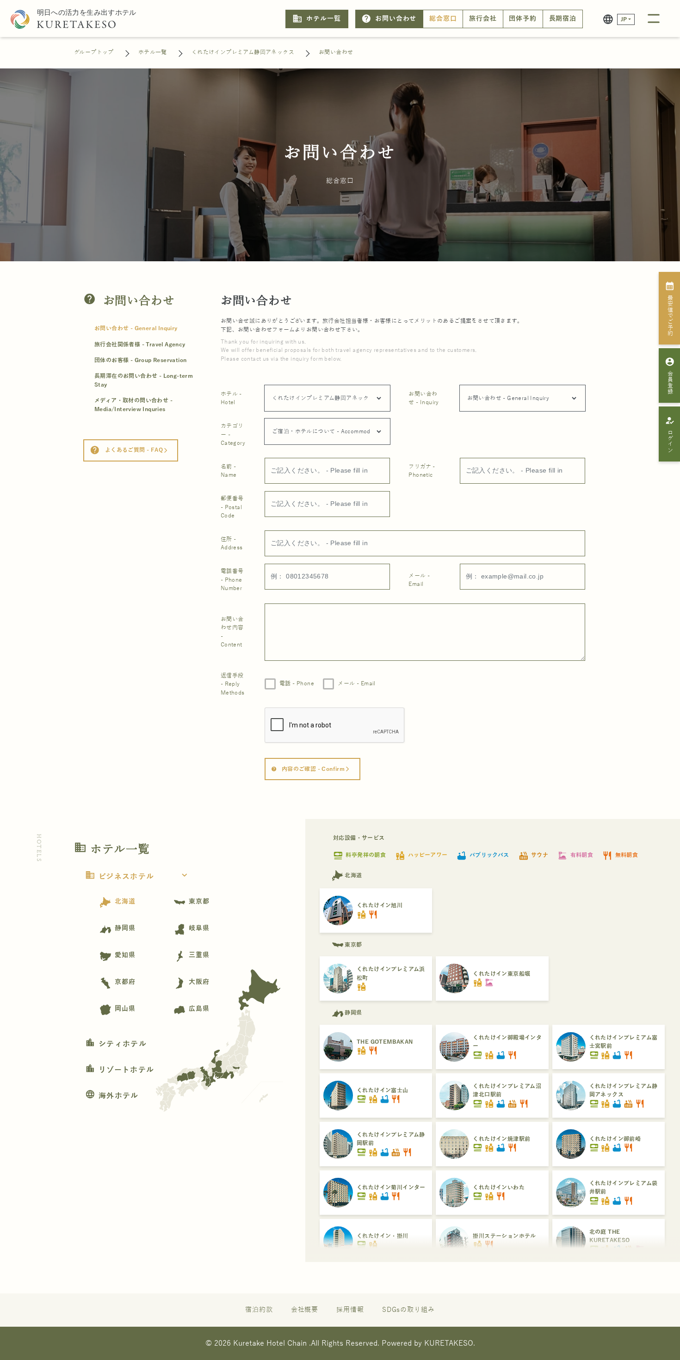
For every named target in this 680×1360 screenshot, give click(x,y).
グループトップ (94, 52)
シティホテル (116, 1044)
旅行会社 (483, 18)
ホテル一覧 (316, 18)
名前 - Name (229, 470)
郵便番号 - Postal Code (232, 507)
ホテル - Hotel (231, 398)
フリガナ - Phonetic (421, 470)
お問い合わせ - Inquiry (423, 398)
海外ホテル (112, 1096)
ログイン (670, 434)
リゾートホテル (119, 1070)
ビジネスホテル (137, 877)
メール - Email (419, 579)
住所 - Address (232, 543)
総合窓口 (443, 18)
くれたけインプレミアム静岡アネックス (243, 52)
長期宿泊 (563, 18)
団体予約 (523, 18)
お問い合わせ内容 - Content (232, 632)
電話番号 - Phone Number (232, 579)
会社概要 (305, 1309)
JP (624, 19)
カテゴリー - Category (233, 434)
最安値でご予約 (670, 308)
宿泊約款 (259, 1309)
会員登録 (670, 375)
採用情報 (350, 1309)
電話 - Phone (296, 683)
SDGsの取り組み (408, 1309)
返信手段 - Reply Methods (233, 684)
